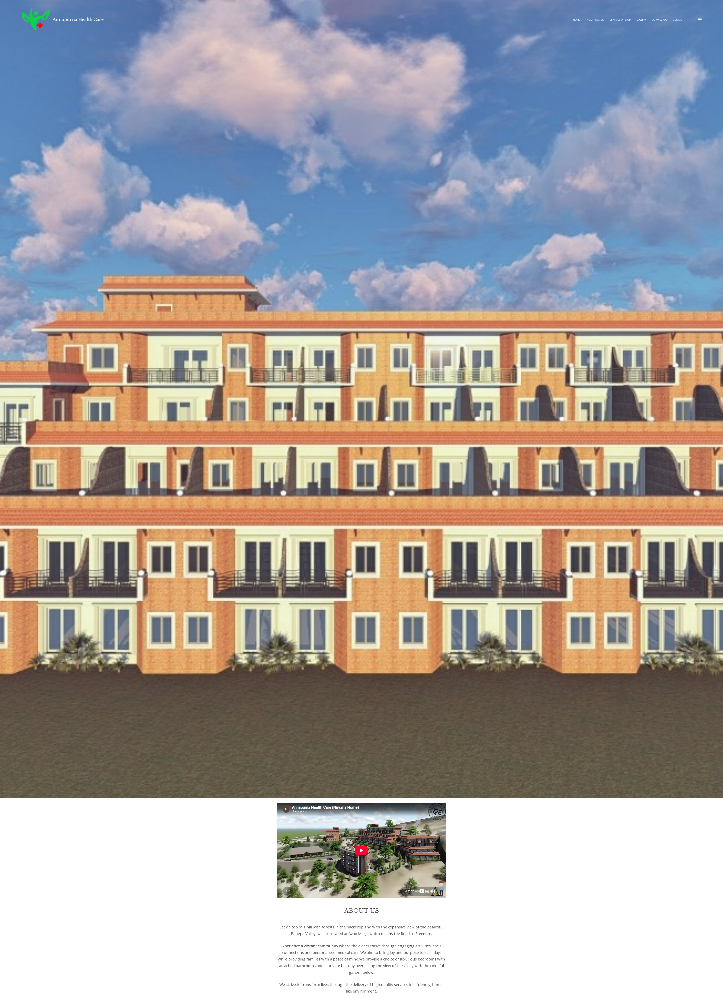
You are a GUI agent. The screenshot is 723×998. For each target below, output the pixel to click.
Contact (678, 19)
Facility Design (595, 19)
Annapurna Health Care (78, 19)
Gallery (641, 19)
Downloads (659, 19)
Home (576, 19)
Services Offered (620, 19)
